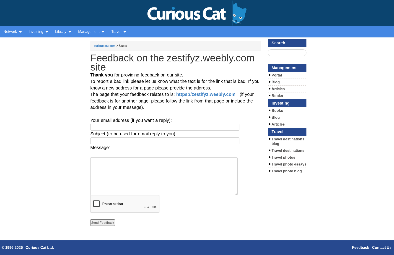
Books (277, 96)
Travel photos (283, 157)
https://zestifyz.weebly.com (206, 94)
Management (89, 32)
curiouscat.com (105, 45)
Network (10, 32)
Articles (278, 89)
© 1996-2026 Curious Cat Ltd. (28, 248)
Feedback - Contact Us (371, 248)
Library (61, 32)
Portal (277, 75)
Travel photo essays (289, 164)
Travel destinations (288, 150)
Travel (116, 32)
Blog (276, 82)
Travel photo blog (287, 171)
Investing (36, 32)
